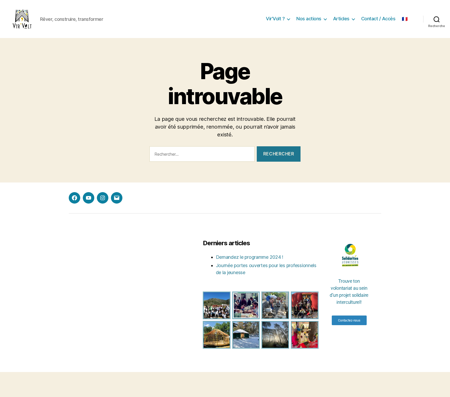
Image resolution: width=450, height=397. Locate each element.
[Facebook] (74, 198)
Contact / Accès (378, 18)
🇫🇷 (405, 19)
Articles (341, 18)
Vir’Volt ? (275, 18)
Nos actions (308, 18)
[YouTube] (88, 198)
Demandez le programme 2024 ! (249, 257)
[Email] (116, 198)
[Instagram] (102, 198)
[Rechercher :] (201, 155)
